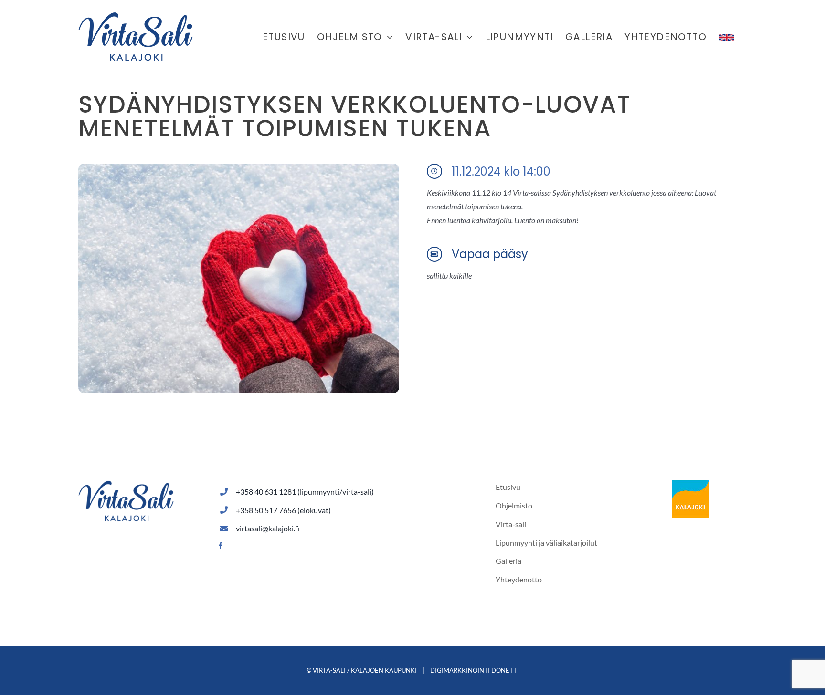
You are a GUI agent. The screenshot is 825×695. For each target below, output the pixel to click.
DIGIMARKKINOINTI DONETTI (474, 670)
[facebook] (220, 545)
